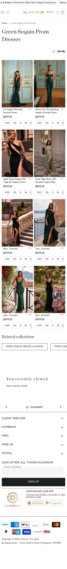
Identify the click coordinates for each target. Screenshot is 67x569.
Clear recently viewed (16, 386)
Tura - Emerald (42, 249)
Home (4, 23)
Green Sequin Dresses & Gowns (24, 347)
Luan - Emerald (10, 315)
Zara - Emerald (42, 315)
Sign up (33, 482)
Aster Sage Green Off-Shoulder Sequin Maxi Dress (45, 182)
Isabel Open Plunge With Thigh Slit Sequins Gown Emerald (14, 182)
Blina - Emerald (10, 249)
